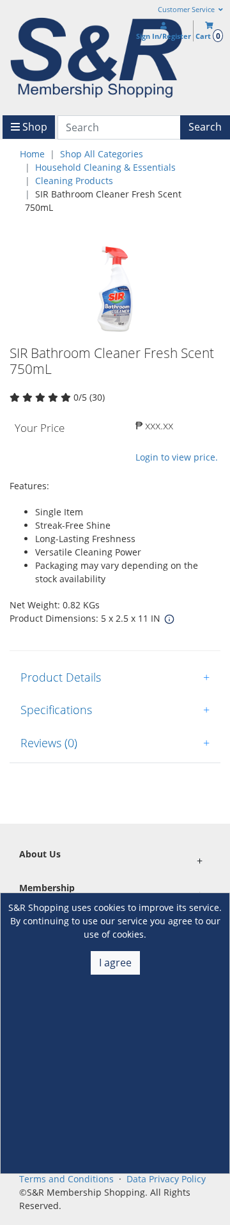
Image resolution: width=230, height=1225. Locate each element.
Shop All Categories (101, 154)
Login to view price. (176, 457)
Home (32, 154)
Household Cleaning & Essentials (105, 167)
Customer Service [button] (187, 9)
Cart (207, 36)
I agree (115, 963)
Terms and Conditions (66, 1179)
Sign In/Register (163, 36)
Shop (33, 127)
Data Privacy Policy (166, 1179)
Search (205, 127)
